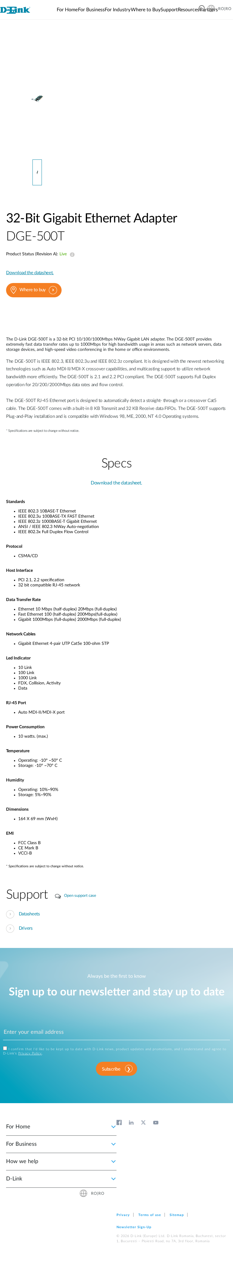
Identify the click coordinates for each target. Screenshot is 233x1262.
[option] (37, 98)
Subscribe (111, 1069)
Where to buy (32, 290)
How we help (22, 1161)
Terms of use (149, 1215)
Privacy (123, 1215)
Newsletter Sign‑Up (133, 1227)
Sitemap (177, 1215)
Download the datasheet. (30, 273)
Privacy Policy (30, 1053)
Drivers (26, 928)
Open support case (80, 896)
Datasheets (29, 914)
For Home (18, 1127)
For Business (21, 1144)
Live (71, 255)
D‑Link (14, 1179)
